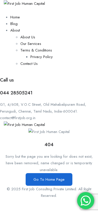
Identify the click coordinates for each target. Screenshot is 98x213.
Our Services (30, 43)
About (15, 30)
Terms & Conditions (36, 50)
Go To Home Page (49, 179)
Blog (14, 23)
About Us (27, 37)
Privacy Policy (41, 57)
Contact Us (29, 63)
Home (15, 17)
